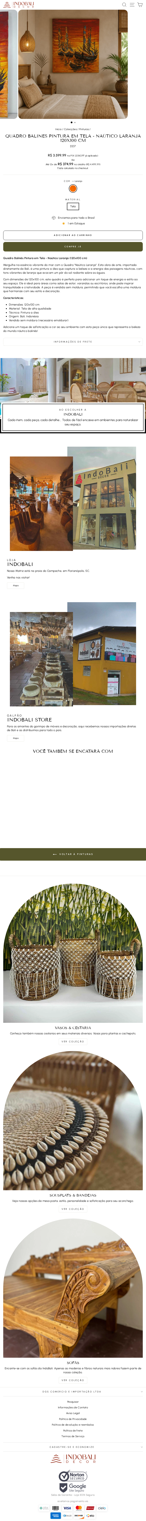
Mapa (15, 585)
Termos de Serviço (72, 1436)
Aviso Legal (73, 1413)
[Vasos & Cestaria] (73, 953)
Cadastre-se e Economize (72, 1447)
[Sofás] (73, 1288)
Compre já (73, 246)
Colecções (70, 129)
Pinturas (84, 129)
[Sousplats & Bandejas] (73, 1120)
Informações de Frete (73, 341)
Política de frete (73, 1430)
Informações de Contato (73, 1407)
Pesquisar (73, 1401)
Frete (60, 168)
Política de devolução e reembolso (73, 1424)
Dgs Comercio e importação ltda (72, 1391)
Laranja (73, 188)
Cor (73, 181)
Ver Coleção (73, 1041)
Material (73, 199)
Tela (73, 206)
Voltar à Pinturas (75, 854)
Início (58, 129)
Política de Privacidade (73, 1418)
